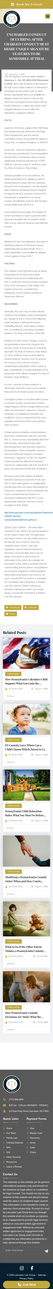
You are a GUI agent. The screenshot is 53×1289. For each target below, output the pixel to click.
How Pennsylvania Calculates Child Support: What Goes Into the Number (26, 683)
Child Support (13, 674)
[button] (47, 16)
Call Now (29, 1284)
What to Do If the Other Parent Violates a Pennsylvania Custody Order (24, 951)
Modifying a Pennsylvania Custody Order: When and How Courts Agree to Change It (26, 881)
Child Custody (13, 740)
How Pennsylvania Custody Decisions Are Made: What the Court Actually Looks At (23, 1017)
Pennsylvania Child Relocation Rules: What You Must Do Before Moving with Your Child (24, 815)
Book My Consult (29, 4)
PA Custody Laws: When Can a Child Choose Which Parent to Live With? (26, 749)
